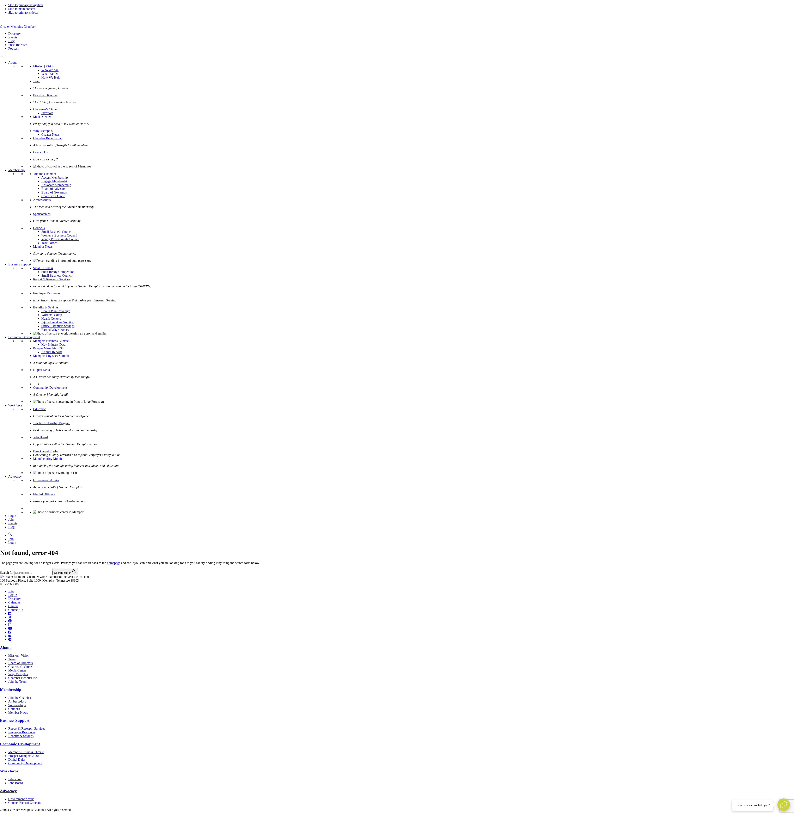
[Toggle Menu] (1, 56)
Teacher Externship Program (51, 423)
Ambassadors (42, 200)
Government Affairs (46, 480)
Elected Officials (44, 494)
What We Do (50, 73)
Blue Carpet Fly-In (45, 451)
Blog (11, 527)
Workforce (15, 405)
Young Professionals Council (60, 239)
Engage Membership (54, 181)
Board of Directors (45, 95)
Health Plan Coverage (55, 311)
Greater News (50, 134)
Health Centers (51, 318)
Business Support (19, 264)
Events (12, 523)
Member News (43, 246)
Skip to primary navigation (25, 5)
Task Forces (49, 243)
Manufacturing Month (47, 458)
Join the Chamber (44, 174)
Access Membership (54, 177)
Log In (12, 595)
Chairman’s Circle (45, 109)
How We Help (50, 77)
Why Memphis (43, 131)
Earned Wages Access (55, 329)
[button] (10, 535)
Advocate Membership (56, 185)
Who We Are (50, 70)
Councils (39, 228)
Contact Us (40, 152)
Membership (16, 170)
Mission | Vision (43, 66)
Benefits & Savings (45, 307)
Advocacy (15, 476)
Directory (14, 598)
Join (11, 519)
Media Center (42, 116)
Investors (47, 113)
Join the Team (17, 681)
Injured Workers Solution (57, 322)
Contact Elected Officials (24, 802)
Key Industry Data (53, 344)
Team (36, 81)
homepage (113, 563)
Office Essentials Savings (57, 326)
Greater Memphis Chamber (18, 26)
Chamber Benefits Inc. (47, 138)
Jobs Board (40, 437)
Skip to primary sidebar (23, 12)
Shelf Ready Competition (57, 272)
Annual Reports (51, 352)
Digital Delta (41, 370)
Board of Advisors (53, 188)
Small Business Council (56, 231)
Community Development (50, 387)
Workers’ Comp (51, 315)
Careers (13, 606)
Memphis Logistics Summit (51, 355)
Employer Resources (46, 293)
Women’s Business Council (59, 235)
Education (39, 409)
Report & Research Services (51, 279)
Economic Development (24, 337)
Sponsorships (41, 214)
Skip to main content (21, 9)
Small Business (43, 268)
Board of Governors (54, 192)
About (12, 62)
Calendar (14, 602)
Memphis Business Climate (51, 341)
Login (12, 515)
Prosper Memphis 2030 (48, 348)
